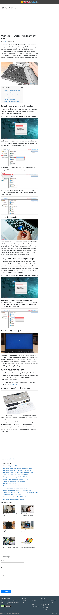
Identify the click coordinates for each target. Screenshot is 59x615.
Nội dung (3, 575)
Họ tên (3, 560)
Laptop (4, 41)
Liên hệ (25, 600)
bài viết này (13, 384)
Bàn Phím (12, 459)
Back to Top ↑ (55, 613)
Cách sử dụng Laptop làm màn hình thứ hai (14, 485)
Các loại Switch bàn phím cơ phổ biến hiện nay (16, 479)
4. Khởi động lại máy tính (9, 97)
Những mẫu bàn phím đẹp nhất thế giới (13, 499)
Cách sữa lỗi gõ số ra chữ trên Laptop (13, 466)
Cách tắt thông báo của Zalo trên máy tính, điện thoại (17, 490)
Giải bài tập (53, 600)
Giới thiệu (34, 600)
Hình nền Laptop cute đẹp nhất (11, 483)
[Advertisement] (19, 22)
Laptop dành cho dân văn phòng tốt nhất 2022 (15, 474)
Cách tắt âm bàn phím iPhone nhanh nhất (14, 481)
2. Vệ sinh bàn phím (7, 92)
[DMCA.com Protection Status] (6, 606)
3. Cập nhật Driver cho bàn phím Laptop (12, 95)
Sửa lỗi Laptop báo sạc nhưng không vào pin (15, 488)
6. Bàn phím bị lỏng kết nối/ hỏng (11, 101)
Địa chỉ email (4, 568)
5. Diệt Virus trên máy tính (9, 99)
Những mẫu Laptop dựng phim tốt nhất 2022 (15, 477)
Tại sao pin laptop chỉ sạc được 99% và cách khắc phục (18, 497)
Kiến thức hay (54, 602)
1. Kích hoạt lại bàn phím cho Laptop (11, 90)
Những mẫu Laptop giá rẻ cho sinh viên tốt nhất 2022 (17, 470)
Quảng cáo (25, 602)
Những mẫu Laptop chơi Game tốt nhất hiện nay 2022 (17, 468)
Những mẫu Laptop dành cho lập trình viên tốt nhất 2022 (18, 472)
